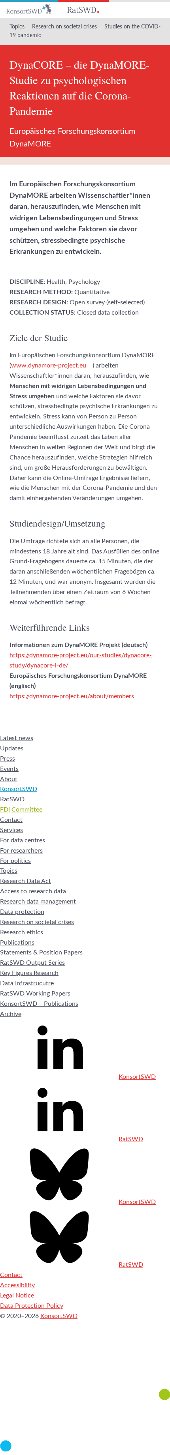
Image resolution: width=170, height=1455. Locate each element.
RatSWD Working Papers (35, 993)
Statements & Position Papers (41, 952)
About (8, 779)
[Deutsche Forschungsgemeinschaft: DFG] (85, 1366)
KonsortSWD (18, 789)
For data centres (22, 840)
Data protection (22, 912)
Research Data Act (25, 881)
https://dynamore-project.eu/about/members (71, 696)
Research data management (38, 901)
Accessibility (17, 1285)
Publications (17, 942)
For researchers (21, 851)
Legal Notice (17, 1295)
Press (7, 759)
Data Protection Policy (31, 1306)
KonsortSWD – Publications (39, 1004)
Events (9, 769)
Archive (10, 1014)
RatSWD (12, 799)
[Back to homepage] (29, 9)
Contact (11, 820)
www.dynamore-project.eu (48, 365)
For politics (15, 861)
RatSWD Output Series (32, 963)
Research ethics (21, 932)
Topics (17, 27)
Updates (11, 748)
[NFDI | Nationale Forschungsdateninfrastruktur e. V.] (85, 1449)
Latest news (16, 738)
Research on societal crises (64, 27)
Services (11, 830)
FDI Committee (21, 809)
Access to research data (33, 891)
